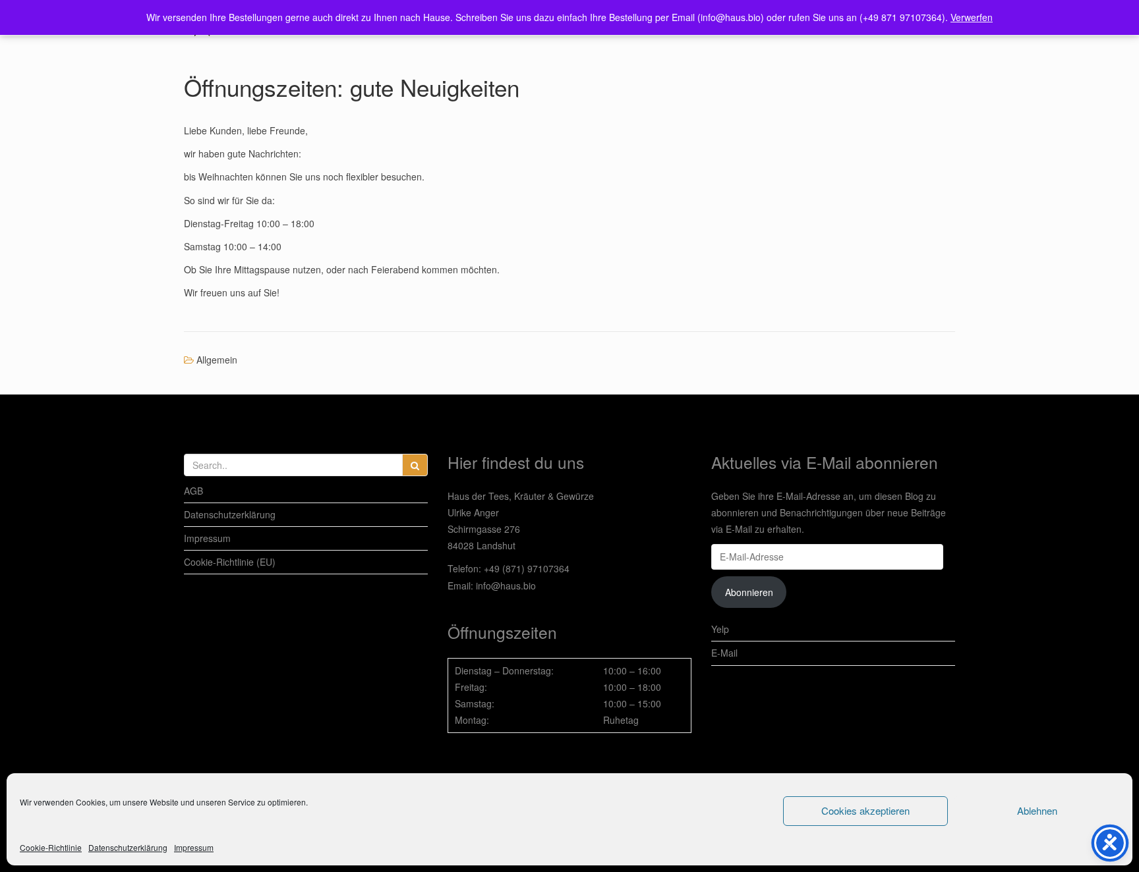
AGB (193, 490)
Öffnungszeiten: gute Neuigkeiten (351, 86)
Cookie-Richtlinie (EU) (230, 561)
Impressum (194, 847)
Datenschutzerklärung (127, 847)
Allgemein (216, 359)
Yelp (720, 629)
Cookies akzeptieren (865, 810)
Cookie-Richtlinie (51, 847)
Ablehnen (1037, 810)
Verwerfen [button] (971, 17)
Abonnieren (749, 592)
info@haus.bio (506, 585)
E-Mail (724, 652)
